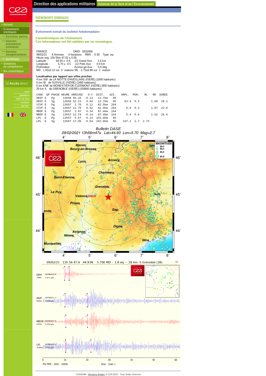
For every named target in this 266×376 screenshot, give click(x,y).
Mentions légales (96, 374)
